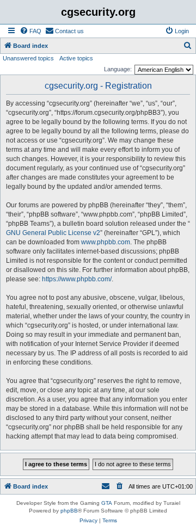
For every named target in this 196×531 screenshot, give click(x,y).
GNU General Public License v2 (53, 233)
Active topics (76, 58)
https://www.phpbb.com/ (77, 279)
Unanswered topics (28, 58)
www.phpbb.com (105, 242)
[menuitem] (30, 31)
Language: (118, 69)
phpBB (69, 511)
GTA (106, 503)
